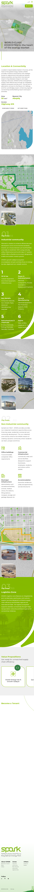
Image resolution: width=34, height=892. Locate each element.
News (2, 865)
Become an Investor (5, 863)
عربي (28, 2)
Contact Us (26, 863)
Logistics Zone (15, 869)
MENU (29, 6)
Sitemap (12, 889)
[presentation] (17, 668)
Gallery (2, 866)
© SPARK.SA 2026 (4, 889)
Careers (25, 865)
